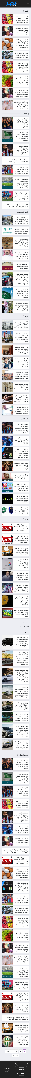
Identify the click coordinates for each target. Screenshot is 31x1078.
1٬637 (7, 1051)
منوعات (26, 419)
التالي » (15, 1055)
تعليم (27, 316)
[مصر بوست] (12, 4)
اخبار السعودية (23, 212)
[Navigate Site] (28, 4)
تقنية (27, 519)
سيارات (26, 631)
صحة (27, 622)
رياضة (26, 113)
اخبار (27, 11)
